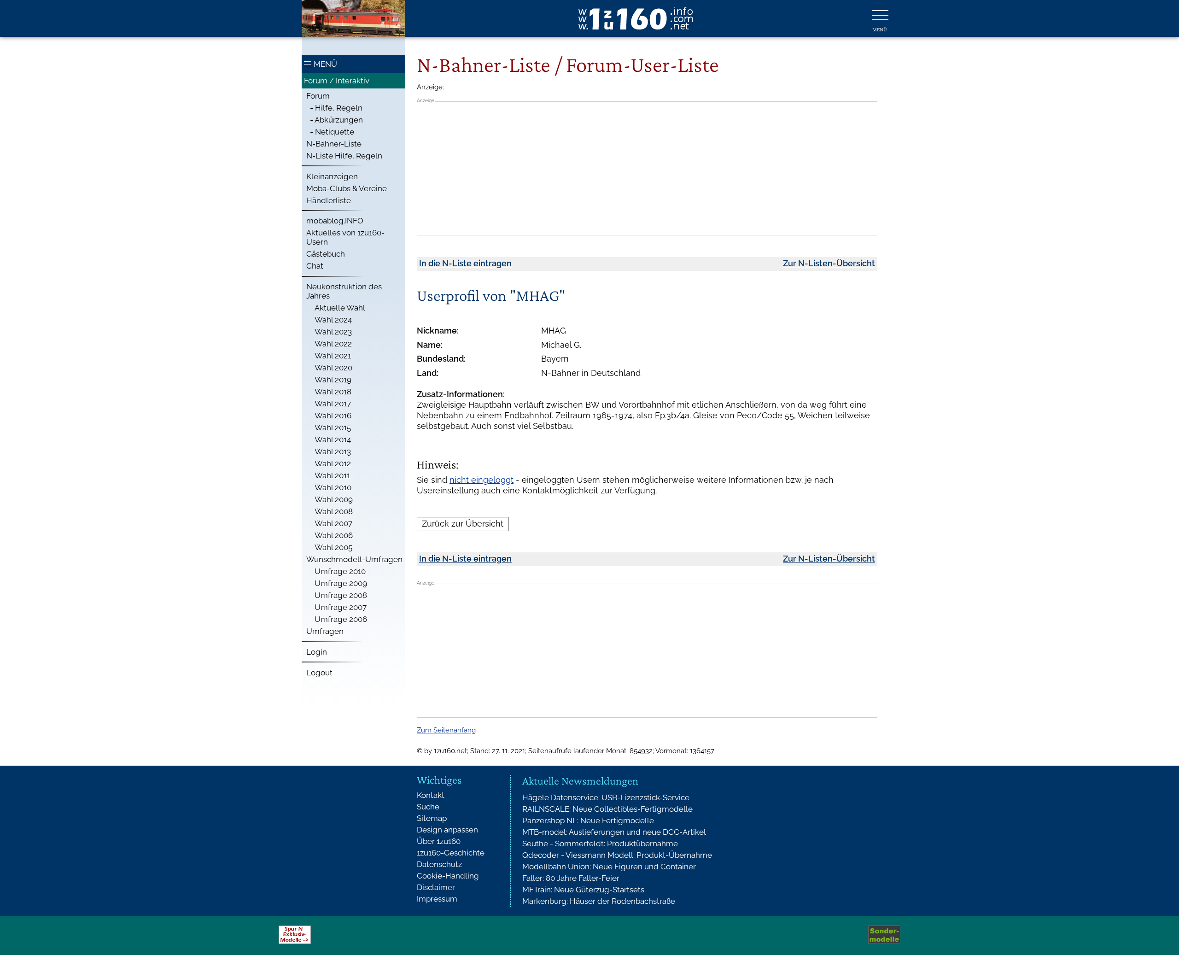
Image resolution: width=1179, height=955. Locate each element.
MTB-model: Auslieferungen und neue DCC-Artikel (614, 832)
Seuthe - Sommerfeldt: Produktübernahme (600, 843)
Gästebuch (325, 253)
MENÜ (325, 64)
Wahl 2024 (333, 319)
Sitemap (432, 818)
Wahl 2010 (333, 487)
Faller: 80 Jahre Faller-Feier (570, 878)
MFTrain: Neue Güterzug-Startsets (583, 889)
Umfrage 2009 (341, 583)
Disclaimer (436, 887)
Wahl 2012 (333, 463)
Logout (319, 672)
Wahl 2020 (333, 367)
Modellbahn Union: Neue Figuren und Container (609, 866)
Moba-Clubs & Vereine (346, 188)
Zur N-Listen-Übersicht (829, 263)
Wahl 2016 (333, 415)
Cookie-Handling (448, 875)
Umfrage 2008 (341, 595)
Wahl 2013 (333, 451)
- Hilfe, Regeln (334, 107)
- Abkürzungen (334, 119)
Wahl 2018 (333, 391)
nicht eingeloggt (481, 480)
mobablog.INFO (334, 220)
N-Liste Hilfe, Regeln (344, 155)
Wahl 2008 (334, 511)
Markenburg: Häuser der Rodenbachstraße (598, 901)
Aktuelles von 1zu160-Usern (345, 237)
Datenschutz (439, 864)
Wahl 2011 (332, 475)
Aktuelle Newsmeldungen (580, 781)
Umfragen (325, 631)
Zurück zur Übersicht (462, 523)
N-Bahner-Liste (334, 143)
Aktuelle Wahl (340, 307)
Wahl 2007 (333, 523)
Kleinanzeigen (332, 176)
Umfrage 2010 (340, 571)
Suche (428, 806)
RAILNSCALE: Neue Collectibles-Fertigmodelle (607, 809)
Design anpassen (447, 829)
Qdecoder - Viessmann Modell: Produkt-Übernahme (617, 855)
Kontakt (430, 795)
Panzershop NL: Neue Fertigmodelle (588, 820)
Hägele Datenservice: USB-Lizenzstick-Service (605, 797)
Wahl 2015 (333, 427)
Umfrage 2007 (341, 607)
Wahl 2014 (333, 439)
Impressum (437, 898)
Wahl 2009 (334, 499)
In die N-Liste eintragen (465, 263)
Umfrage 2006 (341, 619)
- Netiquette (330, 131)
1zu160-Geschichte (450, 852)
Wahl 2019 (333, 379)
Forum (318, 95)
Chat (314, 265)
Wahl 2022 (333, 343)
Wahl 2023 (333, 331)
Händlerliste (328, 200)
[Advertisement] (647, 168)
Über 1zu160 (439, 841)
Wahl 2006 (334, 535)
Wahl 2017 (333, 403)
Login (316, 651)
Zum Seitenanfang (446, 730)
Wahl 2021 (333, 355)
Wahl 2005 (333, 547)
